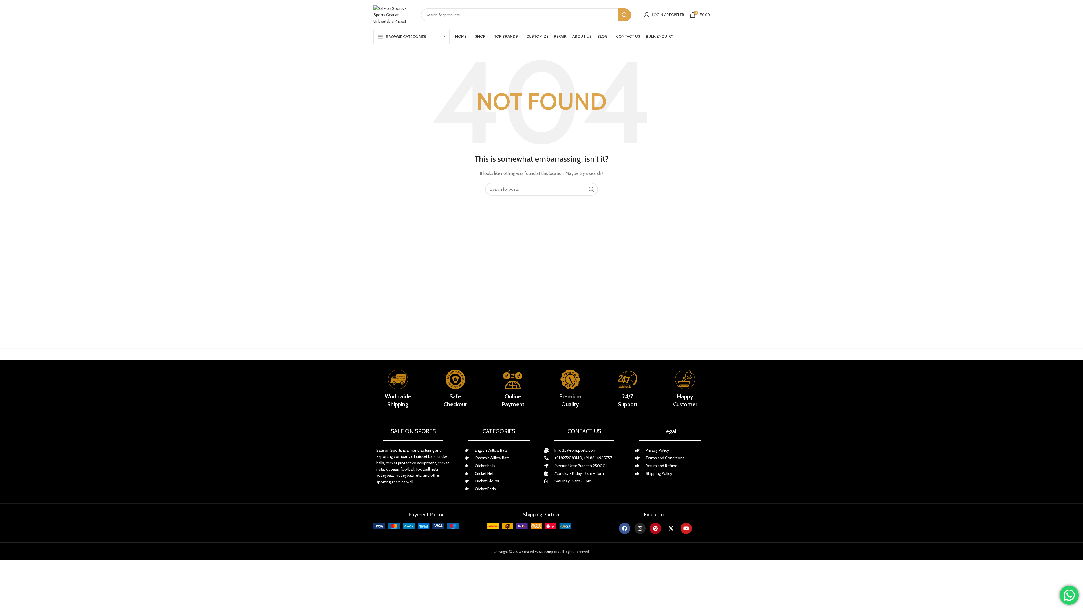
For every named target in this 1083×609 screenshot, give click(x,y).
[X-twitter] (671, 528)
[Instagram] (640, 528)
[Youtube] (686, 528)
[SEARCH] (624, 14)
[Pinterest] (655, 528)
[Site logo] (392, 15)
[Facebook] (624, 528)
